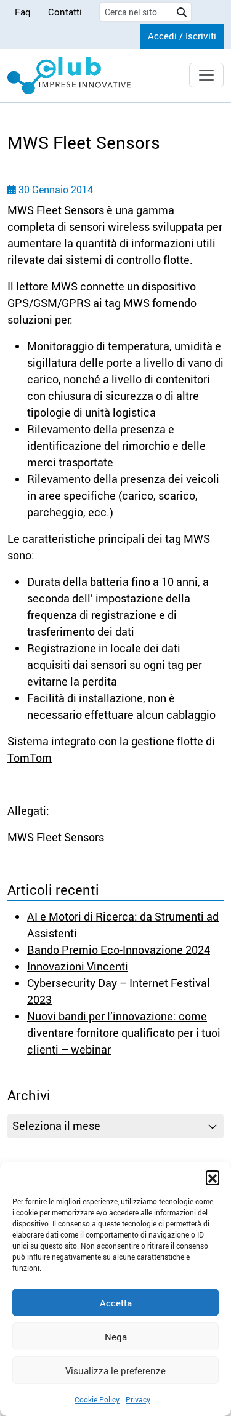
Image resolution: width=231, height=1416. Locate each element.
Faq (23, 12)
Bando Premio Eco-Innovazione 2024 (118, 949)
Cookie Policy (97, 1399)
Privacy (138, 1399)
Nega (116, 1336)
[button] (212, 1177)
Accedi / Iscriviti (182, 36)
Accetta (116, 1303)
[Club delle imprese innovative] (69, 76)
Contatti (65, 12)
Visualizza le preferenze (115, 1370)
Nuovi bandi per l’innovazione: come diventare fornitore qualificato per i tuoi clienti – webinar (124, 1033)
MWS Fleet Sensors (55, 209)
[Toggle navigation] (206, 75)
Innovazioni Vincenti (77, 966)
